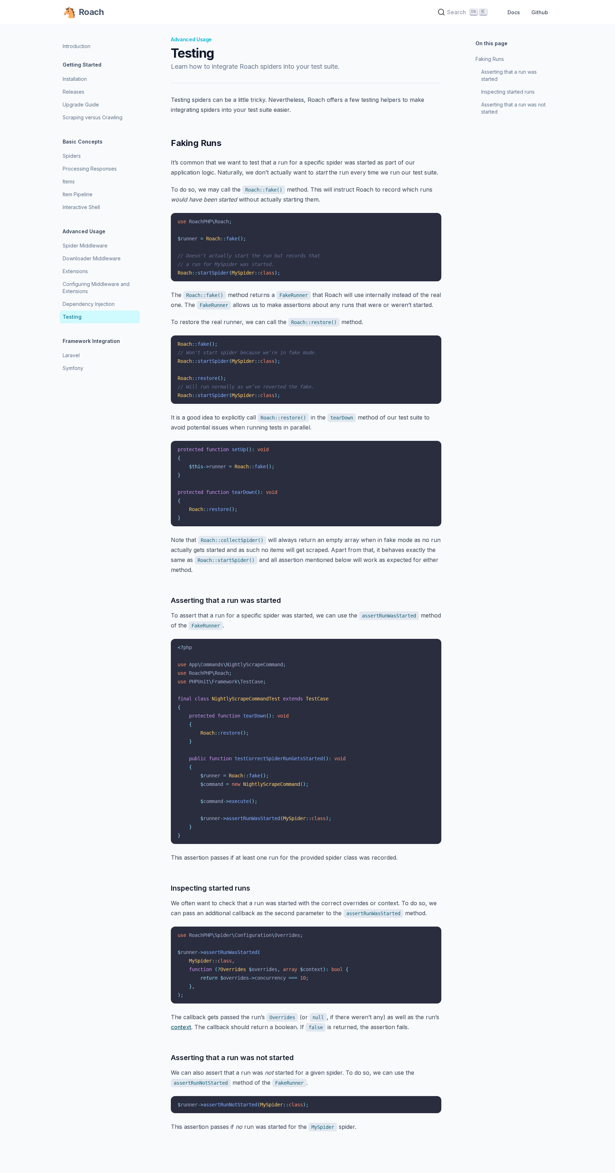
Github (539, 12)
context (181, 1027)
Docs (514, 12)
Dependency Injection (89, 304)
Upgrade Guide (81, 104)
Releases (73, 92)
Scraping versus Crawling (92, 117)
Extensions (75, 271)
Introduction (76, 46)
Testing (72, 317)
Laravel (71, 355)
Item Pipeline (78, 194)
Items (69, 181)
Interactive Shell (81, 207)
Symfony (73, 368)
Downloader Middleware (92, 258)
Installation (75, 79)
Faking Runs (489, 59)
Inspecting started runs (508, 92)
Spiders (72, 156)
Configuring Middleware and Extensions (96, 287)
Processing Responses (90, 169)
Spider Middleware (85, 246)
